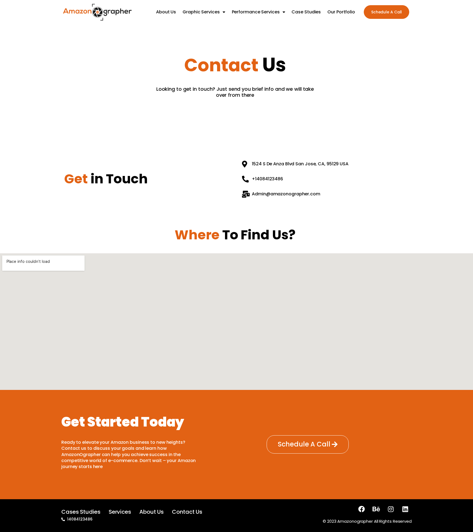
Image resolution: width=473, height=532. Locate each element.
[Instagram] (390, 509)
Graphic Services (201, 12)
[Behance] (376, 509)
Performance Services (256, 12)
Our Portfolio (341, 12)
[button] (386, 12)
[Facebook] (361, 509)
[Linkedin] (405, 509)
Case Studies (306, 12)
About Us (166, 12)
